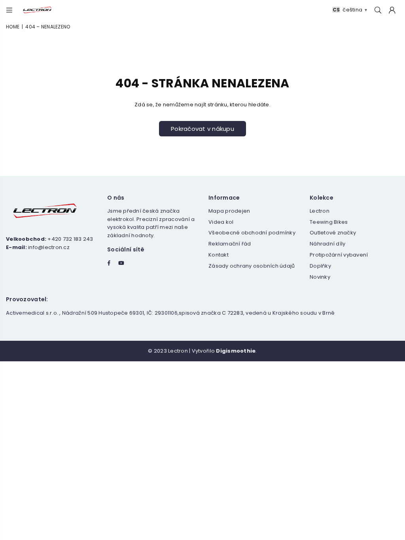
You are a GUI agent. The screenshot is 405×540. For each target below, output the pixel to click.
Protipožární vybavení (339, 255)
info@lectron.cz (49, 247)
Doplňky (320, 266)
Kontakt (218, 255)
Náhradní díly (327, 243)
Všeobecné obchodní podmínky (251, 232)
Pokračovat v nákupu (202, 129)
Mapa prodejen (229, 211)
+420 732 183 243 (70, 239)
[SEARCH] (378, 10)
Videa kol (220, 222)
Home (12, 26)
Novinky (320, 277)
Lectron (319, 211)
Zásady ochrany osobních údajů (251, 266)
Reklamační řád (229, 243)
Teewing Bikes (329, 222)
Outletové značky (333, 232)
